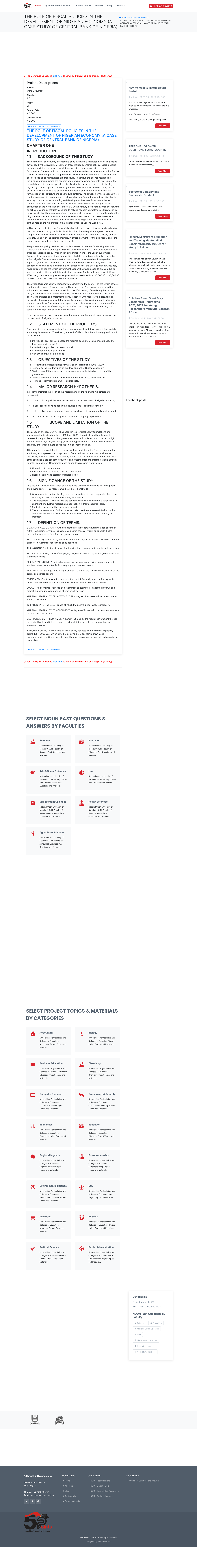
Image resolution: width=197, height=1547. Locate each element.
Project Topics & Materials (89, 5)
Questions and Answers (57, 5)
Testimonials (70, 1496)
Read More (163, 126)
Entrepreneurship (98, 1155)
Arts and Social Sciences (148, 1329)
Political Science (49, 1247)
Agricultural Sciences (146, 1352)
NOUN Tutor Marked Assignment (104, 1491)
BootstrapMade (104, 1541)
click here (57, 76)
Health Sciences (98, 801)
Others (119, 5)
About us (69, 1486)
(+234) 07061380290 (162, 6)
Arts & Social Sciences (53, 771)
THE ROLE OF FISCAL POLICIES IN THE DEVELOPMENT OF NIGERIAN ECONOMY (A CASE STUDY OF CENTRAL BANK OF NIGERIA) (72, 135)
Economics (46, 1124)
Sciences (45, 740)
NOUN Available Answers (101, 1496)
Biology (92, 1032)
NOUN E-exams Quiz (99, 1486)
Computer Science (51, 1094)
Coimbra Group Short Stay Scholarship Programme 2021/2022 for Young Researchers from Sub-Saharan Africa (149, 305)
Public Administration (101, 1247)
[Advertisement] (73, 56)
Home (38, 5)
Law (90, 771)
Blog (109, 5)
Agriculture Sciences (52, 832)
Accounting (46, 1032)
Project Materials (144, 1302)
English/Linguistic (50, 1155)
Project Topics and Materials (136, 17)
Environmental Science (53, 1185)
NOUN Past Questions (147, 1306)
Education (94, 740)
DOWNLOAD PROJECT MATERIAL (45, 126)
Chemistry (94, 1063)
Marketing (45, 1216)
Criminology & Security (102, 1094)
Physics (93, 1216)
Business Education (51, 1063)
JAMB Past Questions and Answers (144, 1481)
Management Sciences (53, 801)
